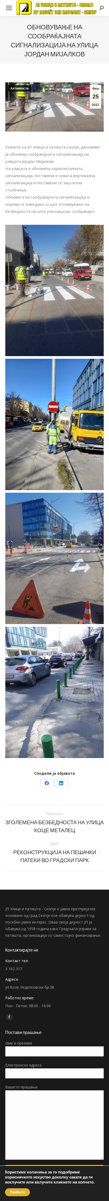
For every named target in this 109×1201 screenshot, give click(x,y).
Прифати (17, 1192)
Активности (19, 88)
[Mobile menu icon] (9, 8)
